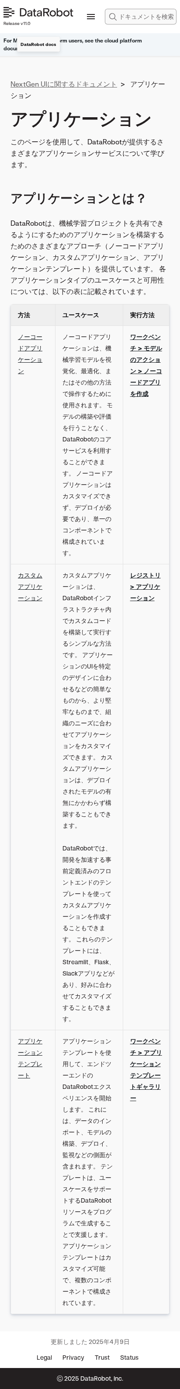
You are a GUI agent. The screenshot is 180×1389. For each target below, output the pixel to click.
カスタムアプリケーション (30, 586)
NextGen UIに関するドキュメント (63, 84)
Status (129, 1357)
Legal (44, 1357)
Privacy (73, 1357)
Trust (102, 1357)
